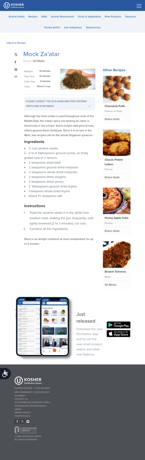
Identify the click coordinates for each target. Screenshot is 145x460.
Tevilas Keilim (52, 27)
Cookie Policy (22, 416)
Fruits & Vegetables (89, 16)
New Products (113, 16)
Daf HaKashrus (73, 27)
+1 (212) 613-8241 (41, 388)
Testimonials (93, 27)
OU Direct (20, 395)
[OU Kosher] (33, 381)
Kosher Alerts (17, 16)
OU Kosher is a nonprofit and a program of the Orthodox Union (32, 405)
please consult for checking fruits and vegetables (58, 104)
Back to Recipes (17, 42)
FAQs (44, 16)
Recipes (32, 16)
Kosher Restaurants (62, 16)
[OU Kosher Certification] (14, 5)
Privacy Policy (22, 412)
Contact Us (21, 399)
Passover (130, 16)
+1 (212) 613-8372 (41, 392)
